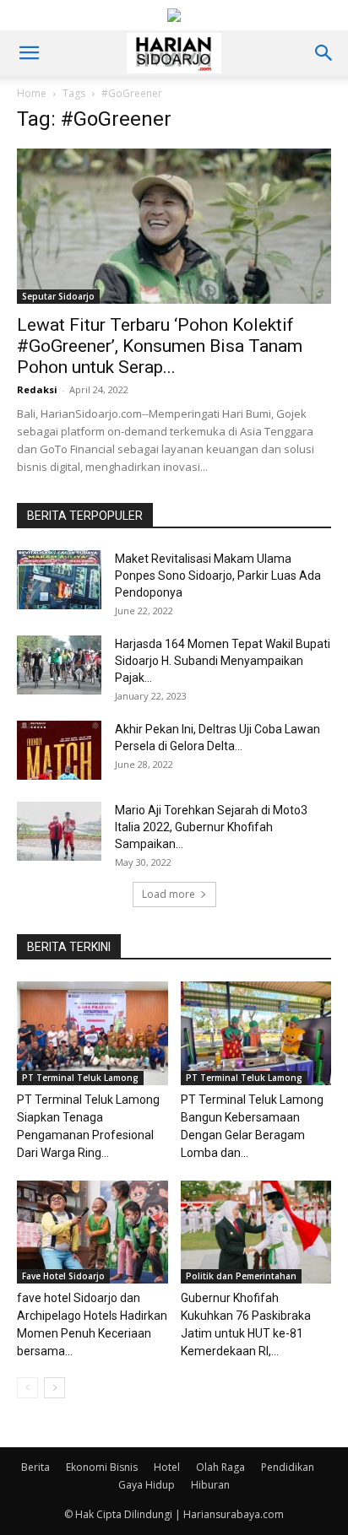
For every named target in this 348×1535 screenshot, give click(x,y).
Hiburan (210, 1485)
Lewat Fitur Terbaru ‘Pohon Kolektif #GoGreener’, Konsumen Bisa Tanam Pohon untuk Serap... (159, 346)
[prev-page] (27, 1387)
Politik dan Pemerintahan (241, 1276)
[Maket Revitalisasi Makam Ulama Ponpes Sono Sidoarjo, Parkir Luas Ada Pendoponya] (59, 579)
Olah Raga (220, 1467)
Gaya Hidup (146, 1485)
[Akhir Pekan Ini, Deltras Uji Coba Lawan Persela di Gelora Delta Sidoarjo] (59, 750)
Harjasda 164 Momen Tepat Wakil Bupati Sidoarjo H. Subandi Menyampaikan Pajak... (222, 660)
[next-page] (54, 1387)
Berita (35, 1467)
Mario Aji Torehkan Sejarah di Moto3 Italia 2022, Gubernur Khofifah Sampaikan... (211, 827)
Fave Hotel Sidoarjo (63, 1276)
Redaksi (37, 389)
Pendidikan (287, 1467)
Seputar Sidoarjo (58, 296)
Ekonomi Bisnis (102, 1467)
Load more (168, 894)
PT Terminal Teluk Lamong (80, 1078)
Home (31, 93)
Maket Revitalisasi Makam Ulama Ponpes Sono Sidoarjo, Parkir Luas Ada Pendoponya (218, 575)
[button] (29, 53)
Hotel (167, 1467)
